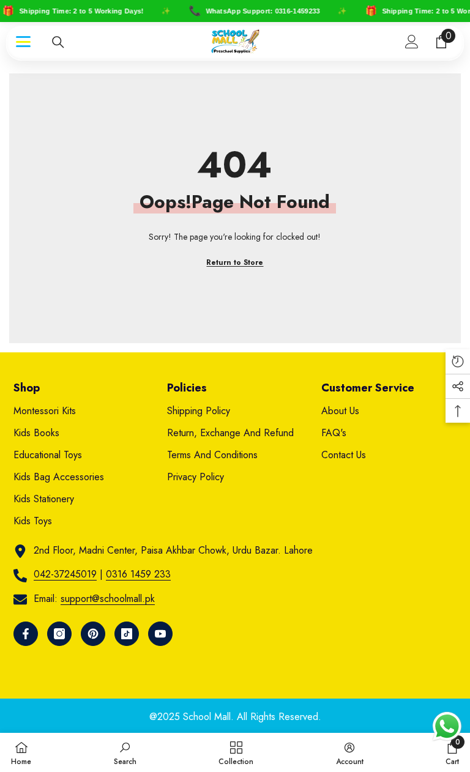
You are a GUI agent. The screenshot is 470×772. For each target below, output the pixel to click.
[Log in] (412, 41)
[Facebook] (25, 634)
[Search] (58, 42)
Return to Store (234, 262)
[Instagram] (59, 634)
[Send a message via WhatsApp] (447, 726)
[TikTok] (126, 634)
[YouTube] (160, 634)
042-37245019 (65, 574)
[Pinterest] (93, 634)
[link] (125, 752)
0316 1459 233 (138, 574)
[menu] (23, 41)
